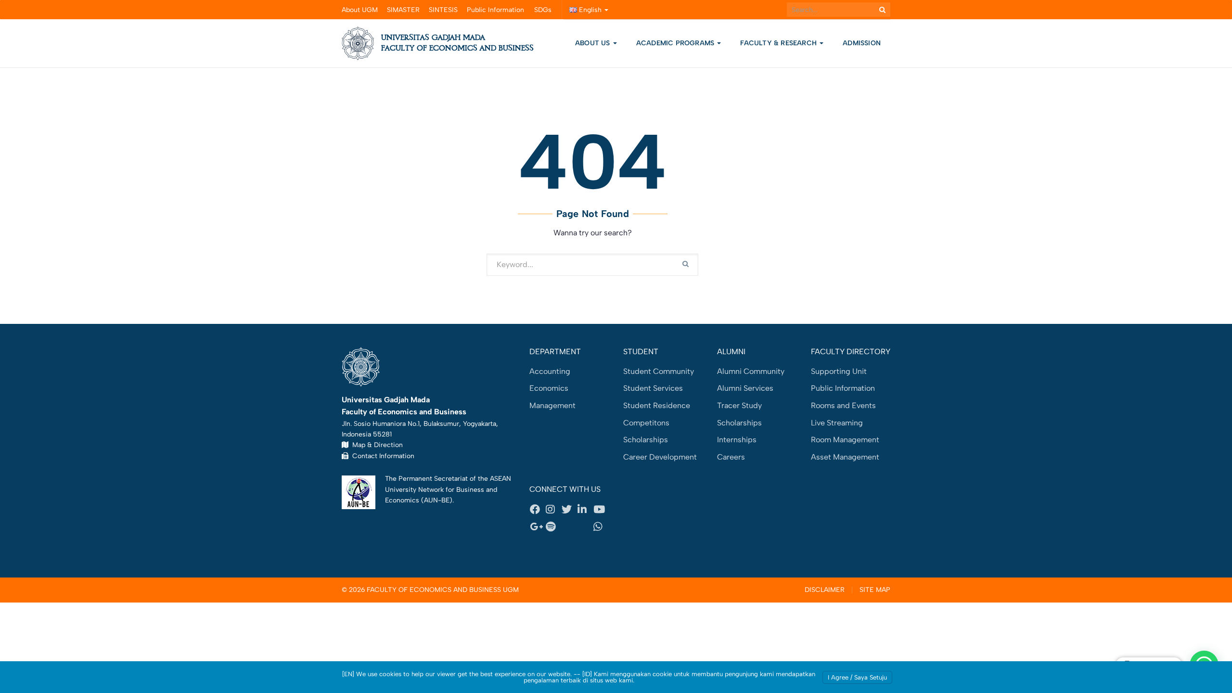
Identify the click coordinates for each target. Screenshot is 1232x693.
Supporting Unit (839, 371)
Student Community (658, 371)
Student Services (653, 388)
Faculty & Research (779, 43)
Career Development (660, 457)
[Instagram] (553, 509)
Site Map (875, 590)
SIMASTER (403, 10)
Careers (731, 457)
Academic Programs (676, 43)
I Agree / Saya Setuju (857, 677)
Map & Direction (375, 445)
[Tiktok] (585, 526)
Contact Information (381, 456)
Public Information (495, 10)
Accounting (549, 371)
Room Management (845, 439)
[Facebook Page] (537, 509)
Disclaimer (825, 590)
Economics (548, 388)
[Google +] (537, 526)
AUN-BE (436, 500)
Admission (862, 43)
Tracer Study (739, 405)
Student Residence (656, 405)
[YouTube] (601, 509)
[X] (569, 509)
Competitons (646, 422)
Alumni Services (745, 388)
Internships (737, 439)
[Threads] (569, 526)
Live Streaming (837, 422)
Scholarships (645, 439)
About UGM (360, 10)
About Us (592, 43)
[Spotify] (553, 526)
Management (552, 405)
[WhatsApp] (601, 526)
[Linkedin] (585, 509)
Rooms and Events (843, 405)
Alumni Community (750, 371)
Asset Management (845, 457)
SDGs (543, 10)
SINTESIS (443, 10)
